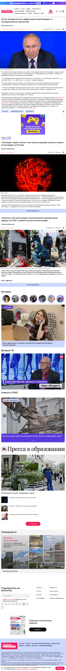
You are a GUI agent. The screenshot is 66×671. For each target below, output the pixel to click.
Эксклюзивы (8, 307)
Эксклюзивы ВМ (19, 11)
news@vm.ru (39, 658)
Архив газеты (53, 591)
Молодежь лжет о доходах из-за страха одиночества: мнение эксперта (33, 323)
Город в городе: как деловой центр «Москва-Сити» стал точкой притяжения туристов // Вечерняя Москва (60, 298)
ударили (15, 195)
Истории (6, 292)
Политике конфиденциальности (27, 669)
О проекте (33, 524)
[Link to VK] (6, 604)
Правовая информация (45, 645)
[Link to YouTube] (16, 604)
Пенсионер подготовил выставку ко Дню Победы (23, 514)
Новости (17, 9)
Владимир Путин (16, 111)
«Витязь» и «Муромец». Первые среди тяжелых (23, 506)
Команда (28, 645)
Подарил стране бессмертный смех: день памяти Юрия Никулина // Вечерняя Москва (15, 298)
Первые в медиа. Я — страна (23, 13)
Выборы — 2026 (39, 13)
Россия (5, 111)
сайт (26, 95)
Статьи (38, 591)
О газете (21, 643)
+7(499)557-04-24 (58, 656)
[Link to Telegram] (20, 604)
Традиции (29, 111)
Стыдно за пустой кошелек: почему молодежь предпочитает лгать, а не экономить (32, 343)
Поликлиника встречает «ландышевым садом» (18, 493)
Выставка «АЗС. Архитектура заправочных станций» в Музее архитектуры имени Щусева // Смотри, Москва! (6, 298)
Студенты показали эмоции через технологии (22, 497)
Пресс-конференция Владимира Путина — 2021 (18, 29)
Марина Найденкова (7, 149)
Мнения (38, 594)
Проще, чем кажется (11, 400)
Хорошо (60, 668)
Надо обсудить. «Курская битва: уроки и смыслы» (33, 371)
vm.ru (52, 655)
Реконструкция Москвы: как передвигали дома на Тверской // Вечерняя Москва (51, 298)
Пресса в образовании (56, 598)
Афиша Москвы (30, 11)
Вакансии (22, 645)
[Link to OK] (9, 604)
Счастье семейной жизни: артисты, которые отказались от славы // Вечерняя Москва (24, 298)
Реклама (27, 643)
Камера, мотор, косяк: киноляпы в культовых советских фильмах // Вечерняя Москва (33, 298)
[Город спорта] (50, 11)
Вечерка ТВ (7, 350)
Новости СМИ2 (6, 139)
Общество (58, 29)
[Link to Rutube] (27, 604)
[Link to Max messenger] (2, 604)
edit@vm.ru (13, 658)
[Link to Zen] (13, 604)
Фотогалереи (40, 598)
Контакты (35, 645)
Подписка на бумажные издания (41, 643)
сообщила (4, 103)
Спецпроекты (36, 9)
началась (60, 98)
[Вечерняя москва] (9, 646)
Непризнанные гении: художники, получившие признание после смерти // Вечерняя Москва (42, 298)
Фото (23, 9)
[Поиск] (56, 11)
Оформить (37, 629)
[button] (62, 299)
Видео (28, 9)
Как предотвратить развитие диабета (33, 416)
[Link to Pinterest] (2, 607)
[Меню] (63, 11)
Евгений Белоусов (7, 25)
